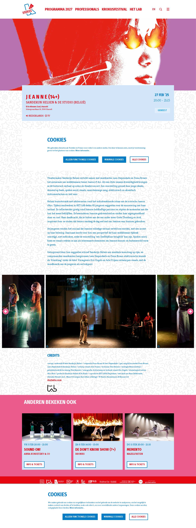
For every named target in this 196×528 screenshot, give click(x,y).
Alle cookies (139, 159)
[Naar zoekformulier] (161, 9)
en (153, 9)
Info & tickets (34, 464)
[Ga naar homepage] (31, 9)
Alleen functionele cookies (81, 159)
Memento (134, 449)
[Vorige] (6, 311)
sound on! (32, 449)
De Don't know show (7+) (95, 449)
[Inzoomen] (47, 346)
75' (48, 116)
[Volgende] (190, 311)
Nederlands (36, 116)
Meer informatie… (82, 150)
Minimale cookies (114, 159)
